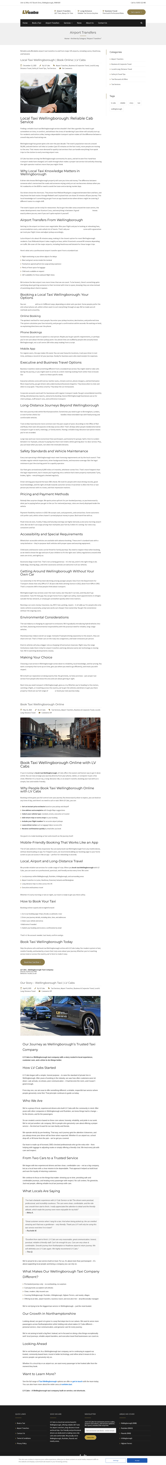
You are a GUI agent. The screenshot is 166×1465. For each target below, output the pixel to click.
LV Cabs (47, 65)
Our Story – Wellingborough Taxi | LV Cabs (47, 982)
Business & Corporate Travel (79, 65)
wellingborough (116, 109)
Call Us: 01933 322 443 (138, 3)
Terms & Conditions (24, 1438)
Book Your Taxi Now (31, 962)
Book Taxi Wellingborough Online (42, 704)
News (79, 23)
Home (25, 23)
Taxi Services (51, 68)
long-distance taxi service (50, 414)
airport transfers (76, 229)
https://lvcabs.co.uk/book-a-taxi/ (50, 914)
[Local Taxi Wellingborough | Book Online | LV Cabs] (48, 112)
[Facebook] (80, 1455)
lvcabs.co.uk (31, 973)
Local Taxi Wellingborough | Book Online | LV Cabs (53, 60)
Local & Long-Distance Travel (121, 69)
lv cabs (113, 103)
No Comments (67, 68)
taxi (139, 103)
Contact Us (102, 23)
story (131, 103)
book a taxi (30, 304)
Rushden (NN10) (127, 1428)
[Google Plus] (85, 1455)
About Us (90, 23)
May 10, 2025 (27, 710)
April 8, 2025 (27, 988)
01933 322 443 (31, 971)
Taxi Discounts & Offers (119, 79)
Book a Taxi (36, 23)
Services (67, 23)
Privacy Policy (22, 1443)
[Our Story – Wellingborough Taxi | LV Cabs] (60, 1035)
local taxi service (85, 210)
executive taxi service (31, 374)
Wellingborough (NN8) (129, 1423)
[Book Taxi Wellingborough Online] (60, 756)
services (51, 691)
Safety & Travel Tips (39, 68)
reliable (122, 103)
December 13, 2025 (29, 65)
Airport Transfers (52, 23)
